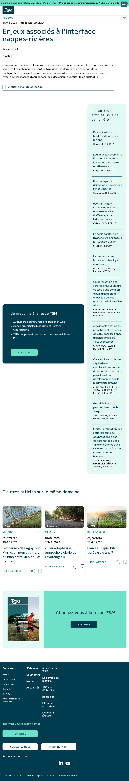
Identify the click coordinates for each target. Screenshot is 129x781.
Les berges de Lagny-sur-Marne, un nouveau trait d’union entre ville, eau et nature (22, 554)
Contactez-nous (20, 746)
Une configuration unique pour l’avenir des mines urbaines (107, 185)
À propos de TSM (49, 670)
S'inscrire (20, 733)
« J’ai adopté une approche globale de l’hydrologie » (60, 552)
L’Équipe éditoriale (48, 704)
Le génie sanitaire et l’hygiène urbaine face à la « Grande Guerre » (107, 237)
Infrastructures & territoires (12, 700)
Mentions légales (35, 775)
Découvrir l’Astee (48, 714)
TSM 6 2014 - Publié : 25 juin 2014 (23, 22)
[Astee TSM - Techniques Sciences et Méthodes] (8, 9)
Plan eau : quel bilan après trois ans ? (102, 550)
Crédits (50, 775)
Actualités (32, 687)
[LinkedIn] (61, 763)
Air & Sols (7, 693)
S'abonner (24, 352)
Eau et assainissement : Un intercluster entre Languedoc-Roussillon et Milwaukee (107, 160)
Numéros (32, 681)
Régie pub (48, 696)
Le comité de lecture (50, 679)
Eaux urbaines (9, 684)
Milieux (6, 674)
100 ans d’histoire (48, 689)
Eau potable (9, 679)
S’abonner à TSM (58, 746)
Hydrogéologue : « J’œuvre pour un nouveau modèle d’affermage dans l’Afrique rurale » (104, 211)
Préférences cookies (68, 775)
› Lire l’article (12, 570)
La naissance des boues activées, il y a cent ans (106, 260)
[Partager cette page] (124, 18)
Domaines (9, 668)
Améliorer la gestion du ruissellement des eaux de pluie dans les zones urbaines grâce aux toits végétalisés (107, 333)
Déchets (7, 688)
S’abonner (32, 668)
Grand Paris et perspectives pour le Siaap (105, 407)
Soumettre (32, 674)
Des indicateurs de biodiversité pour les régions (105, 136)
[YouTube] (68, 764)
